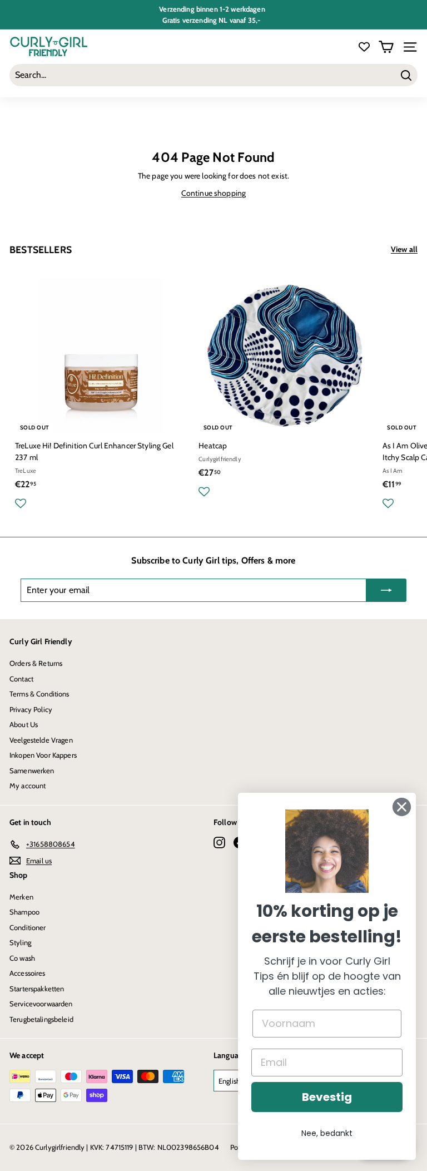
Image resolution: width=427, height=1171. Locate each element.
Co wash (22, 957)
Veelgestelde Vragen (41, 739)
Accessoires (27, 973)
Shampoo (24, 911)
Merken (21, 896)
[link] (327, 851)
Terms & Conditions (39, 693)
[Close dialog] (401, 807)
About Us (23, 724)
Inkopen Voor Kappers (43, 754)
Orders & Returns (35, 663)
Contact (21, 678)
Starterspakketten (36, 988)
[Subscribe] (386, 590)
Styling (20, 942)
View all (404, 249)
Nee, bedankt (326, 1133)
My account (27, 785)
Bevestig (327, 1097)
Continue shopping (213, 193)
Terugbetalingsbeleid (41, 1019)
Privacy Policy (30, 709)
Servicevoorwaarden (41, 1003)
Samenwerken (31, 770)
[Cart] (386, 47)
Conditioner (27, 927)
